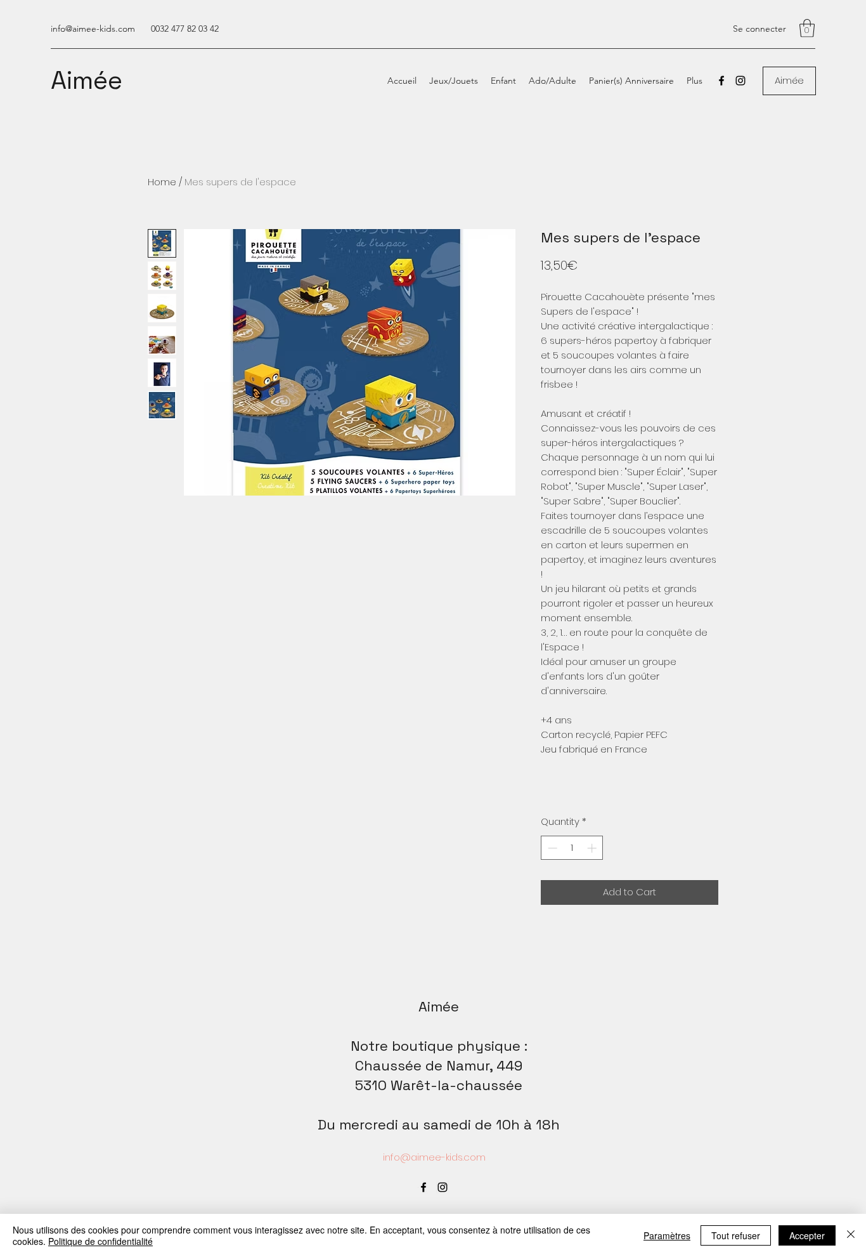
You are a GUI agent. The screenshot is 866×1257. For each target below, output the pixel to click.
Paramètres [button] (666, 1235)
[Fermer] (850, 1235)
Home (162, 181)
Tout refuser (735, 1235)
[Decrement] (551, 848)
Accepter (807, 1235)
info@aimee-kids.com (93, 28)
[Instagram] (740, 80)
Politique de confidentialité (100, 1241)
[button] (807, 28)
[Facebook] (721, 80)
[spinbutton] (572, 848)
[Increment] (593, 848)
